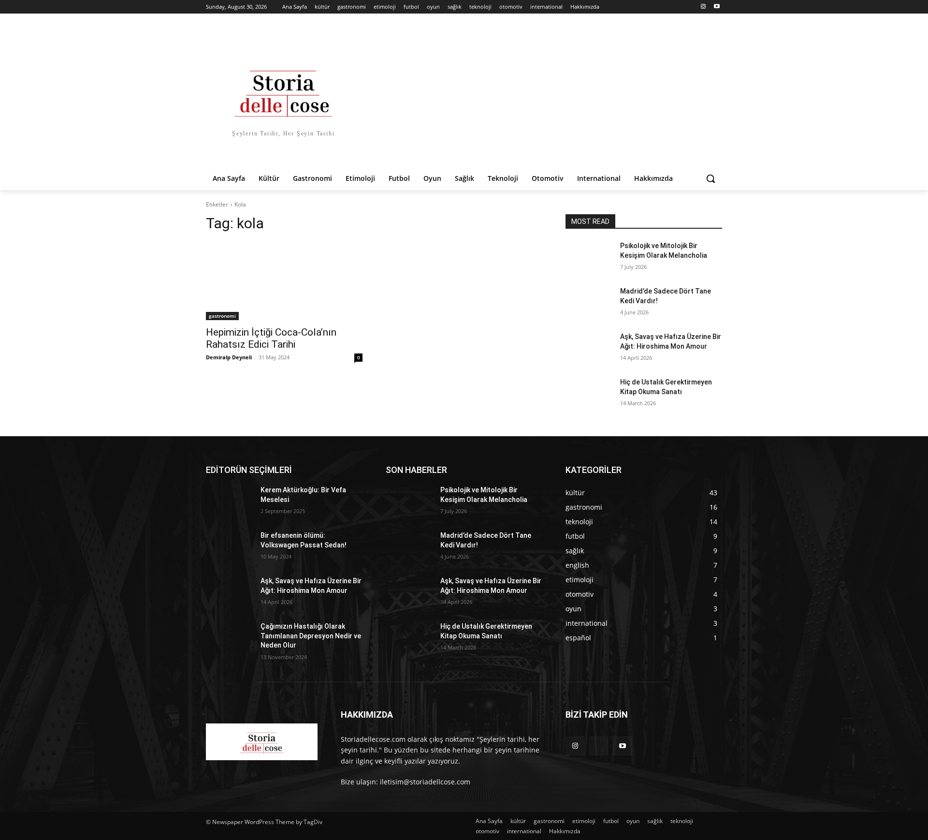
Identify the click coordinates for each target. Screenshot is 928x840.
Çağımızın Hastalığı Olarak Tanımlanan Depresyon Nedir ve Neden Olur (311, 635)
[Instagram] (703, 7)
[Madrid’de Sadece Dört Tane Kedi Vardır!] (589, 303)
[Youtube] (716, 7)
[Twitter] (598, 746)
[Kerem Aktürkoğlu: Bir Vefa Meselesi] (229, 502)
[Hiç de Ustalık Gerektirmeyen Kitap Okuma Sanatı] (589, 394)
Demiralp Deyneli (229, 357)
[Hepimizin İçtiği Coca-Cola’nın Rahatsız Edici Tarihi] (284, 281)
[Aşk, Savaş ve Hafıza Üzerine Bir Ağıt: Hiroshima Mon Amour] (589, 348)
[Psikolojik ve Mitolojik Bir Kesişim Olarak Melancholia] (589, 257)
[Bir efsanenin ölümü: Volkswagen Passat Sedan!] (229, 547)
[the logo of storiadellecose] (262, 741)
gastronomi (222, 315)
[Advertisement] (541, 94)
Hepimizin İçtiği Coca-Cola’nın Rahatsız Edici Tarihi (271, 338)
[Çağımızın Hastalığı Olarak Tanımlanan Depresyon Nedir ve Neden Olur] (229, 638)
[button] (710, 178)
